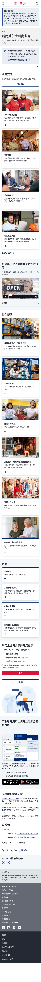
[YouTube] (19, 927)
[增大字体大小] (37, 66)
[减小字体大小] (34, 66)
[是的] (3, 862)
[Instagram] (14, 927)
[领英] (8, 927)
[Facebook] (3, 927)
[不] (8, 862)
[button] (20, 84)
